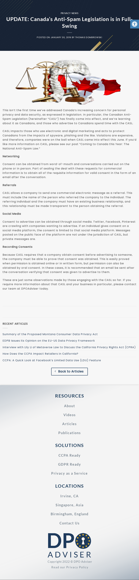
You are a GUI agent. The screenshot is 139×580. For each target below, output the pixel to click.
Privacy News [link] (69, 13)
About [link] (69, 406)
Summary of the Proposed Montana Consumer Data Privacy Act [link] (50, 334)
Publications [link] (69, 433)
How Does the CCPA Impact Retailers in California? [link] (40, 354)
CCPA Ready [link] (69, 455)
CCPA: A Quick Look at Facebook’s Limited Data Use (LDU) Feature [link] (52, 360)
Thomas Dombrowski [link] (88, 37)
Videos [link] (69, 415)
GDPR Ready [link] (69, 464)
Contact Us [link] (69, 523)
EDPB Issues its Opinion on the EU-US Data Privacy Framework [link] (49, 341)
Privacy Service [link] (69, 473)
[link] (134, 24)
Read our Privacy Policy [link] (69, 567)
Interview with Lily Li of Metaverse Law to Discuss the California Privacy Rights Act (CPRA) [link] (69, 347)
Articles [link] (69, 424)
